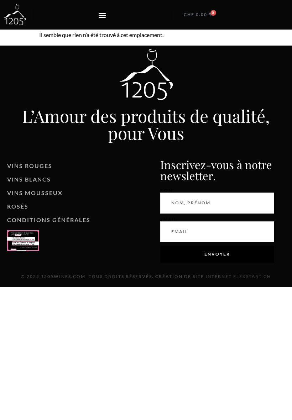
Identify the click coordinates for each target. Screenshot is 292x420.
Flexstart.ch (252, 276)
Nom (166, 190)
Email (168, 219)
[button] (102, 15)
